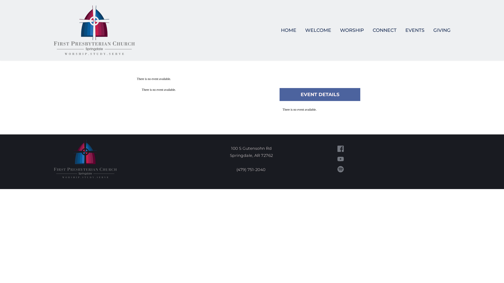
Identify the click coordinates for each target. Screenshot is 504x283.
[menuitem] (288, 30)
